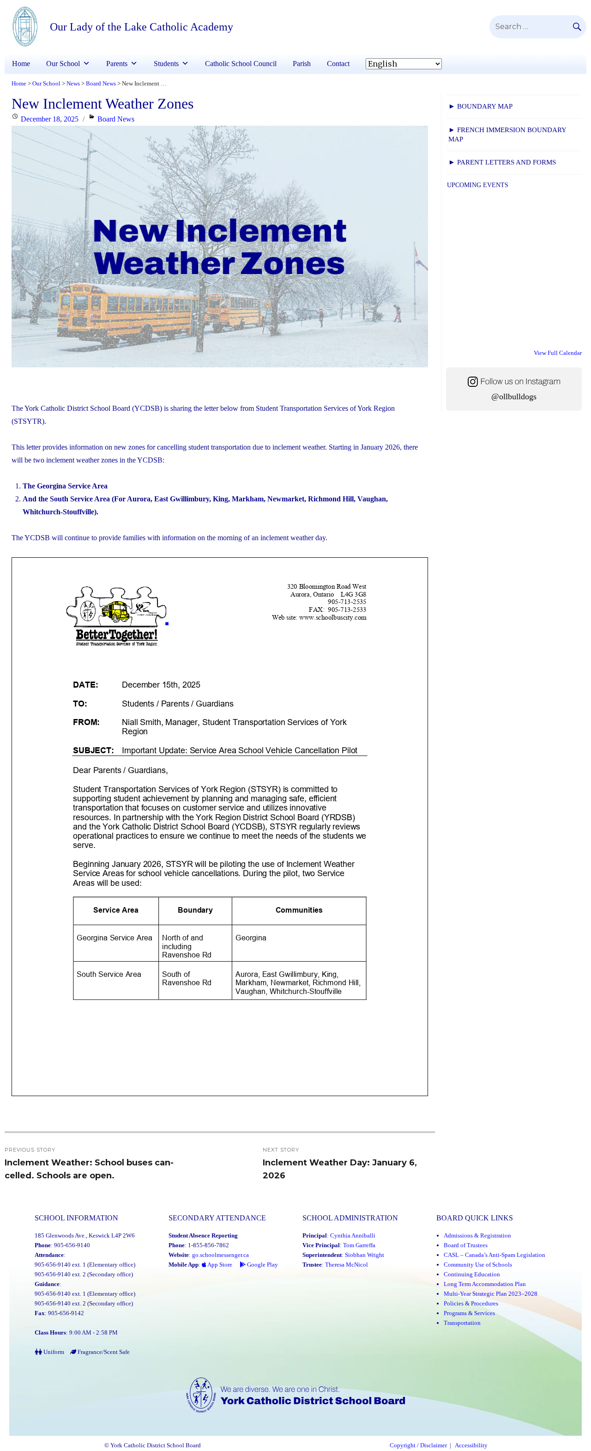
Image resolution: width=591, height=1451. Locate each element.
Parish (302, 63)
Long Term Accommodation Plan (485, 1283)
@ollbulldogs (514, 396)
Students (166, 63)
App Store (219, 1264)
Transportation (462, 1322)
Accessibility (471, 1445)
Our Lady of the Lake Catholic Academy (141, 27)
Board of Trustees (466, 1245)
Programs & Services (469, 1313)
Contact (338, 63)
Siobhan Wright (364, 1254)
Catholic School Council (241, 63)
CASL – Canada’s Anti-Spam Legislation (494, 1254)
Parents (116, 63)
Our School (63, 63)
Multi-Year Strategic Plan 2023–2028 (490, 1293)
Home (21, 63)
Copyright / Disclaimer (418, 1445)
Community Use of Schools (478, 1264)
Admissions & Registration (477, 1235)
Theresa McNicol (346, 1264)
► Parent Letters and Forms (502, 162)
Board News (115, 119)
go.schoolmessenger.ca (220, 1254)
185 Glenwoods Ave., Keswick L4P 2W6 (85, 1235)
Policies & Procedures (471, 1303)
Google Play (262, 1264)
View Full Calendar (558, 352)
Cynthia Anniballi (352, 1235)
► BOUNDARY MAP (480, 106)
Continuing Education (472, 1274)
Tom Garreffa (359, 1245)
